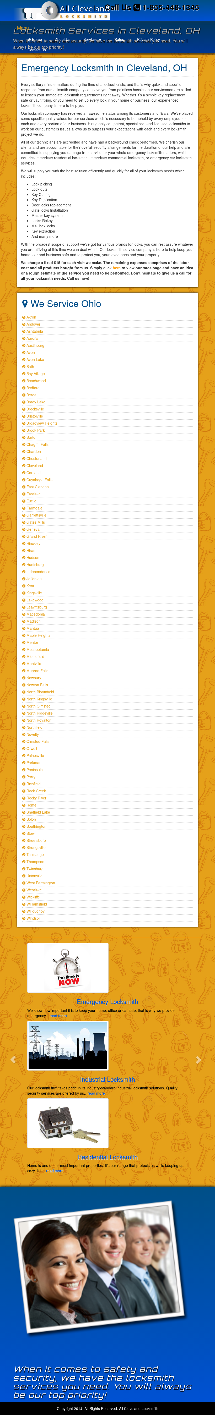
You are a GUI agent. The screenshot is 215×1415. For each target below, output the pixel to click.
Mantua (32, 628)
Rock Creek (35, 790)
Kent (29, 585)
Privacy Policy (148, 39)
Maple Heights (37, 635)
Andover (32, 324)
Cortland (33, 472)
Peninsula (34, 769)
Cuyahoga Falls (38, 479)
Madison (33, 621)
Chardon (33, 451)
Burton (31, 437)
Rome (30, 805)
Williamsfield (36, 904)
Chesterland (36, 458)
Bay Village (35, 373)
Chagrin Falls (37, 444)
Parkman (33, 762)
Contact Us (37, 49)
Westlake (33, 889)
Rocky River (35, 797)
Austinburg (34, 345)
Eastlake (33, 493)
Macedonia (35, 614)
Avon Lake (34, 359)
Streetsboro (35, 840)
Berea (30, 394)
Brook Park (35, 430)
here (117, 267)
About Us (62, 39)
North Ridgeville (39, 713)
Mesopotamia (37, 649)
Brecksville (34, 409)
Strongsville (35, 847)
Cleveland (34, 465)
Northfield (33, 727)
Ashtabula (34, 331)
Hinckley (32, 543)
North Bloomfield (39, 691)
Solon (30, 819)
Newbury (33, 677)
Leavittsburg (36, 607)
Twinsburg (34, 868)
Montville (33, 663)
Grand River (36, 536)
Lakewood (34, 599)
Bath (29, 366)
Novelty (32, 734)
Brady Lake (35, 401)
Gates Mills (35, 522)
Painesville (34, 755)
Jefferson (33, 578)
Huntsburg (34, 564)
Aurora (31, 338)
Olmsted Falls (37, 741)
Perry (30, 776)
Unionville (33, 875)
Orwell (31, 748)
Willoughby (35, 911)
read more (58, 1015)
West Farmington (40, 882)
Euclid (30, 500)
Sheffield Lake (37, 812)
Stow (30, 833)
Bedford (32, 387)
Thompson (34, 861)
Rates (119, 39)
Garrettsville (35, 515)
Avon (30, 352)
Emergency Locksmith (107, 1001)
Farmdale (33, 508)
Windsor (32, 918)
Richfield (33, 783)
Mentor (31, 642)
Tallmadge (34, 854)
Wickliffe (32, 897)
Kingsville (33, 592)
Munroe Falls (36, 670)
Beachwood (35, 380)
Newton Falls (36, 684)
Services (91, 39)
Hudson (32, 557)
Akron (30, 317)
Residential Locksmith (107, 1156)
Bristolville (34, 416)
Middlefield (34, 656)
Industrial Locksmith (107, 1079)
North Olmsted (38, 706)
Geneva (32, 529)
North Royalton (38, 720)
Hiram (30, 550)
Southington (35, 826)
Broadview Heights (41, 423)
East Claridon (37, 486)
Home (36, 39)
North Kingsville (38, 698)
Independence (37, 571)
